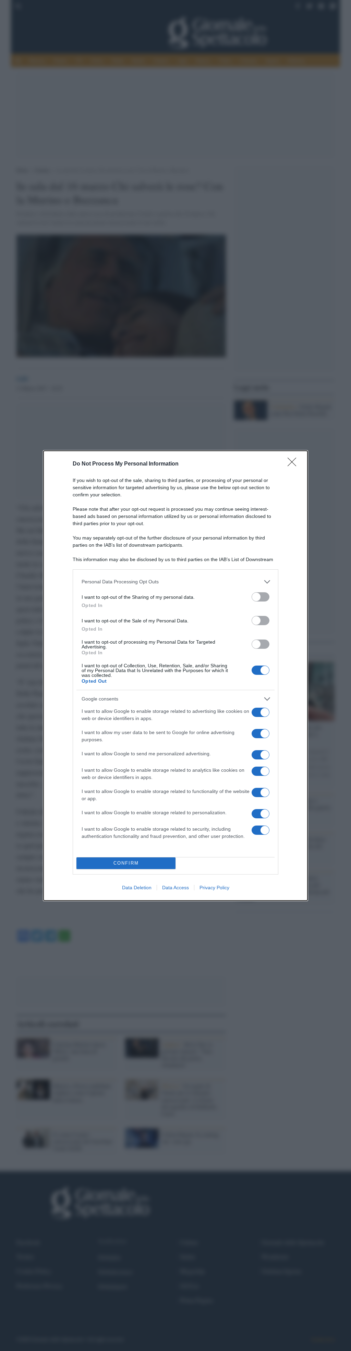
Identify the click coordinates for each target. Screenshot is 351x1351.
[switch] (260, 597)
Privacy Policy (214, 887)
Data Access (175, 887)
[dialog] (175, 676)
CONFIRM (126, 863)
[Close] (294, 464)
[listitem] (175, 581)
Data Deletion (137, 887)
